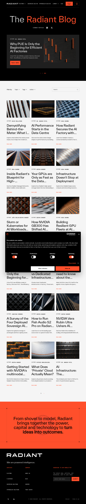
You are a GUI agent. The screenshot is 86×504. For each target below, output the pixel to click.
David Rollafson (17, 121)
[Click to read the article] (18, 109)
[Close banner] (79, 234)
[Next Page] (44, 393)
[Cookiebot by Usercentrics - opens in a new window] (68, 234)
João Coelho (15, 217)
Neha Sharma (65, 121)
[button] (22, 3)
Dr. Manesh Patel (20, 39)
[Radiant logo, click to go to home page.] (12, 3)
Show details (72, 263)
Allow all (67, 268)
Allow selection (42, 268)
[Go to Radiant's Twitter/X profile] (51, 27)
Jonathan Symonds (17, 314)
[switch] (33, 257)
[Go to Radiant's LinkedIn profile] (47, 27)
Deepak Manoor (41, 169)
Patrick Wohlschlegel (43, 362)
